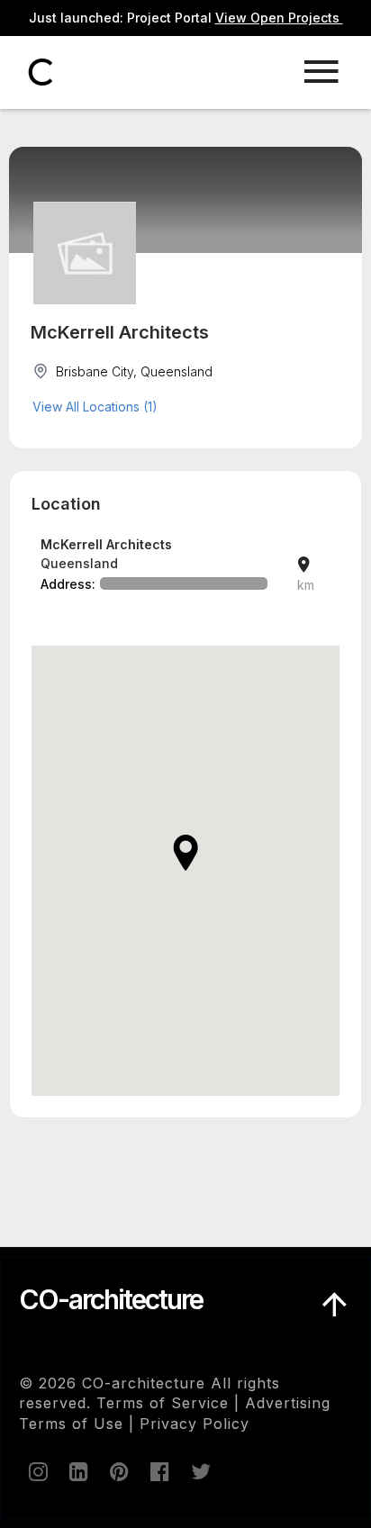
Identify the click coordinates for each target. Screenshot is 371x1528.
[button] (185, 852)
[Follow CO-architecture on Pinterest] (118, 1471)
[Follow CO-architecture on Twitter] (199, 1471)
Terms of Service (162, 1403)
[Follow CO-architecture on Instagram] (37, 1471)
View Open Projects (279, 17)
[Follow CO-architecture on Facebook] (158, 1471)
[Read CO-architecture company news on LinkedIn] (77, 1471)
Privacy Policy (194, 1424)
